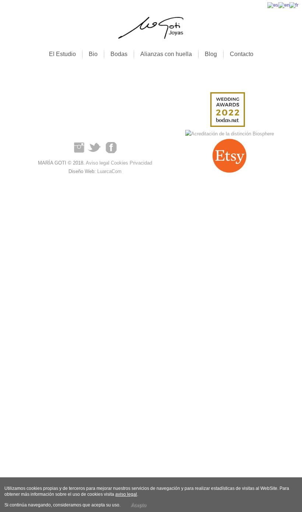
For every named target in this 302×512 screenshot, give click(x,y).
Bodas (118, 54)
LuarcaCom (109, 171)
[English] (283, 4)
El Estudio (62, 54)
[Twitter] (95, 154)
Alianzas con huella (166, 54)
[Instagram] (78, 154)
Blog (211, 54)
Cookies (119, 163)
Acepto (138, 505)
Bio (93, 54)
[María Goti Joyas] (228, 134)
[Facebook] (111, 154)
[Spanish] (272, 4)
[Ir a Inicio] (151, 37)
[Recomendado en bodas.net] (227, 111)
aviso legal (126, 494)
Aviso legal (97, 163)
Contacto (241, 54)
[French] (293, 4)
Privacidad (141, 163)
